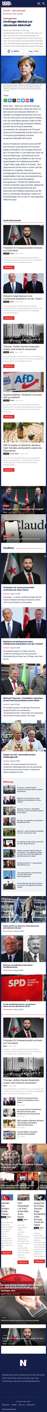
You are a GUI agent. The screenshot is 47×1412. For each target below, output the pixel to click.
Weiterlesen (9, 267)
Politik (6, 11)
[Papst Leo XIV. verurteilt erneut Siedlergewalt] (23, 735)
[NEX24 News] (23, 1363)
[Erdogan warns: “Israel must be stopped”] (23, 500)
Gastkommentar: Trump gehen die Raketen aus (29, 864)
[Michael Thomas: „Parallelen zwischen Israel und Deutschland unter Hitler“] (23, 679)
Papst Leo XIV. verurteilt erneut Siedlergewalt (19, 755)
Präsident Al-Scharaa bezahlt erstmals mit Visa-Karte (18, 588)
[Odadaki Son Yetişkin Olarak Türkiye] (7, 1197)
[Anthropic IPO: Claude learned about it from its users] (23, 528)
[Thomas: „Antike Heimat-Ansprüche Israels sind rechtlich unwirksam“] (23, 334)
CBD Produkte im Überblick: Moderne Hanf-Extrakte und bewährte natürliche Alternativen (22, 448)
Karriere (4, 1317)
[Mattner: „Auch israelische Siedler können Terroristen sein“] (9, 832)
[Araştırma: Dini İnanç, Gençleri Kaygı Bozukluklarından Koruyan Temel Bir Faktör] (40, 1197)
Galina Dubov (14, 453)
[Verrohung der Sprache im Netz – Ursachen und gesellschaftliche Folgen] (9, 885)
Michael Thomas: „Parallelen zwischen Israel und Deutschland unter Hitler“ (23, 699)
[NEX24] (9, 51)
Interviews (4, 1182)
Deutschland (19, 11)
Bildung (4, 1281)
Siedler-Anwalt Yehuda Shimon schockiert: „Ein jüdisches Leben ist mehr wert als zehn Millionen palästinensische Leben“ (29, 853)
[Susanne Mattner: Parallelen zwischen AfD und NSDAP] (23, 382)
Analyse (6, 352)
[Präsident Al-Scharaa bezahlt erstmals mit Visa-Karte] (23, 235)
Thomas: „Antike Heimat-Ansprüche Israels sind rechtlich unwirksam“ (21, 348)
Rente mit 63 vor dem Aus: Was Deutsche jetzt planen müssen (21, 927)
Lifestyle (6, 453)
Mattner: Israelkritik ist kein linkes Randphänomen (30, 821)
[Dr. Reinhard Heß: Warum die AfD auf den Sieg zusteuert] (9, 843)
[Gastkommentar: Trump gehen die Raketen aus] (9, 864)
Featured (6, 400)
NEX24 (16, 51)
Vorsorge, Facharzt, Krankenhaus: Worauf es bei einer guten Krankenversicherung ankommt (29, 1112)
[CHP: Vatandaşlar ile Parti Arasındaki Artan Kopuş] (23, 1197)
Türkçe (4, 1217)
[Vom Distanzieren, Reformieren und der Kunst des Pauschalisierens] (9, 874)
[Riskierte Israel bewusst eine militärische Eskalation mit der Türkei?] (23, 283)
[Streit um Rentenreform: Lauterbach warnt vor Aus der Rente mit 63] (23, 987)
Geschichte (5, 1161)
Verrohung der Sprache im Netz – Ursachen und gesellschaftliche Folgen (30, 885)
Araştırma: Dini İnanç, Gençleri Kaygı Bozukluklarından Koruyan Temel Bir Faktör (40, 1214)
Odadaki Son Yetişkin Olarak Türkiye (5, 1208)
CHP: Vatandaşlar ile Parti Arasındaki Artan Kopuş (23, 1210)
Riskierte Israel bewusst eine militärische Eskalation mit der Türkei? (22, 297)
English (6, 505)
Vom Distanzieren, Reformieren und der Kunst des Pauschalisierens (29, 875)
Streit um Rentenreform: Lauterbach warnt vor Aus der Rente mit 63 (19, 1005)
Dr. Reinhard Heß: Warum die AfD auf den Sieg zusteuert (30, 843)
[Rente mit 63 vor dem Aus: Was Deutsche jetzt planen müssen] (23, 909)
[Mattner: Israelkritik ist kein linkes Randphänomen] (9, 821)
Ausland (6, 253)
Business (6, 536)
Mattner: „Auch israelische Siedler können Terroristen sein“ (30, 832)
